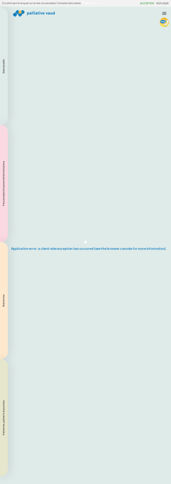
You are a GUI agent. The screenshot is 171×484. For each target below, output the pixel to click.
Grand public (3, 66)
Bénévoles (3, 300)
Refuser (162, 3)
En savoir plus (89, 3)
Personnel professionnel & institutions (3, 183)
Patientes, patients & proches (3, 417)
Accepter (147, 3)
